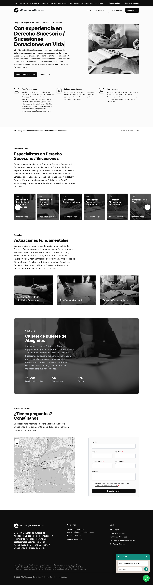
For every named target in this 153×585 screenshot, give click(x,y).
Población (119, 461)
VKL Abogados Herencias (31, 10)
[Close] (147, 557)
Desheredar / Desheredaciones (71, 201)
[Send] (146, 569)
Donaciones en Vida (139, 201)
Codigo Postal (98, 461)
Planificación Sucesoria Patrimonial (92, 202)
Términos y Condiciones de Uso (106, 486)
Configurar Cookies (117, 544)
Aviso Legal (114, 530)
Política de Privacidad (118, 483)
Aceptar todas (114, 3)
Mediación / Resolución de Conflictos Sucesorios (23, 203)
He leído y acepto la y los (112, 484)
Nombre (95, 442)
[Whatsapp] (146, 578)
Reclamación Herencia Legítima (45, 202)
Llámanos (44, 74)
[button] (147, 207)
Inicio (89, 10)
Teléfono (119, 452)
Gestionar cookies (132, 3)
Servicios (98, 10)
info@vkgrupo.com (74, 539)
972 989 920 (117, 10)
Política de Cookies (117, 533)
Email (94, 452)
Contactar (131, 10)
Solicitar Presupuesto (24, 74)
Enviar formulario (114, 491)
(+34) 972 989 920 (74, 536)
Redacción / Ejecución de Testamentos (115, 202)
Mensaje (96, 471)
